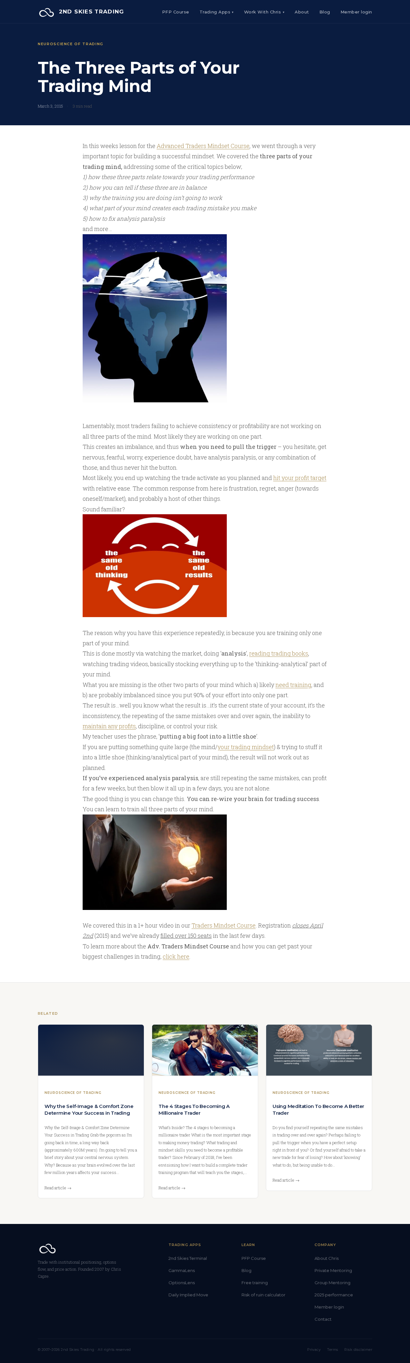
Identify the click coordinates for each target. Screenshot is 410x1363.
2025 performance (334, 1294)
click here (176, 956)
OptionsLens (181, 1282)
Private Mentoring (333, 1270)
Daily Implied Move (188, 1294)
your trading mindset (245, 747)
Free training (255, 1282)
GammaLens (181, 1270)
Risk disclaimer (358, 1349)
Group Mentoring (332, 1282)
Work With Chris (264, 11)
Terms (332, 1349)
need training (293, 685)
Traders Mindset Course (224, 925)
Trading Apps (217, 11)
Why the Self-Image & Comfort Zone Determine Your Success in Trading (89, 1109)
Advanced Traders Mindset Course (203, 146)
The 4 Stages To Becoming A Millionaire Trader (194, 1109)
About (302, 11)
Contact (323, 1319)
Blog (324, 11)
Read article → (58, 1188)
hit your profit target (299, 478)
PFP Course (175, 11)
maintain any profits (109, 726)
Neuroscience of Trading (70, 44)
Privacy (314, 1349)
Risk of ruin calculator (263, 1294)
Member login (329, 1306)
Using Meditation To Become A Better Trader (318, 1109)
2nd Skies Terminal (187, 1258)
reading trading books (278, 653)
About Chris (327, 1258)
